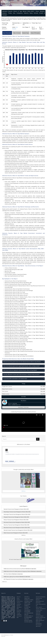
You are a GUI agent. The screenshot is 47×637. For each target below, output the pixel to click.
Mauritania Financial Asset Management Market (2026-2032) (17, 527)
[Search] (41, 1)
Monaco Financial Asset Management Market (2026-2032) (16, 519)
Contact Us (19, 611)
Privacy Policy (20, 601)
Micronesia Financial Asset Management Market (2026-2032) (17, 522)
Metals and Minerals (40, 620)
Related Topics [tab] (25, 33)
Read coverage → (9, 461)
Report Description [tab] (7, 33)
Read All (5, 581)
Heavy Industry (39, 607)
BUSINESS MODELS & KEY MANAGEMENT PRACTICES (28, 617)
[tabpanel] (23, 455)
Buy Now (23, 396)
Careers (18, 599)
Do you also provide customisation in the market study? (15, 378)
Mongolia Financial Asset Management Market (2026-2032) (16, 517)
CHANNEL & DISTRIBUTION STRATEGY (27, 607)
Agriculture (38, 626)
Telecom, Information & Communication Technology (40, 610)
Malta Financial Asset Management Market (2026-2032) (15, 532)
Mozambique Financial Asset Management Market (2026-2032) (17, 511)
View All (24, 491)
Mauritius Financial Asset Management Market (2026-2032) (16, 525)
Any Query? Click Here (23, 407)
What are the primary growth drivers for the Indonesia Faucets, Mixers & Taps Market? (22, 361)
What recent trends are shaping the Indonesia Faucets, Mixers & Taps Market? (20, 370)
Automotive (38, 614)
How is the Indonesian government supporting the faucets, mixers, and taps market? (21, 366)
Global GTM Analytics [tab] (35, 33)
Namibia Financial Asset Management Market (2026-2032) (16, 509)
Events (18, 598)
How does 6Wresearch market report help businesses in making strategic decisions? (21, 374)
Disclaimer (19, 610)
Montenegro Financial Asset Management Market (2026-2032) (17, 514)
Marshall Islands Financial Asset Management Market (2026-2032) (18, 530)
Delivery (18, 605)
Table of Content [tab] (17, 33)
